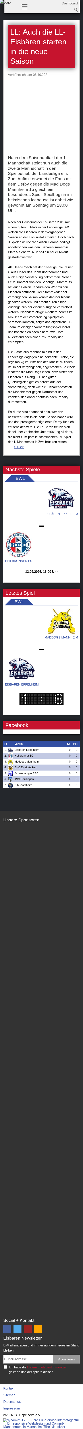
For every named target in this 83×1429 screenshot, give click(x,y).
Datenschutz (12, 1401)
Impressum (11, 1408)
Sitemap (9, 1395)
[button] (24, 6)
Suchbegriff (76, 9)
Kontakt (8, 1388)
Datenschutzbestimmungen (47, 1367)
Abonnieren (66, 1359)
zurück (19, 447)
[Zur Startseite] (5, 8)
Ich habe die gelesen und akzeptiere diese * (38, 1369)
